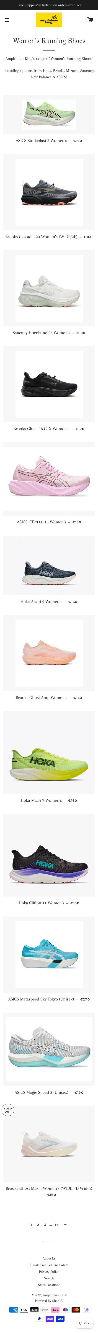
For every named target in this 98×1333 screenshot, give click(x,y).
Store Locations (49, 1285)
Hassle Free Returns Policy (49, 1265)
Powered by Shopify (49, 1301)
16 (57, 1225)
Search (49, 1278)
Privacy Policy (49, 1272)
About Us (49, 1258)
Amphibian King (54, 1295)
